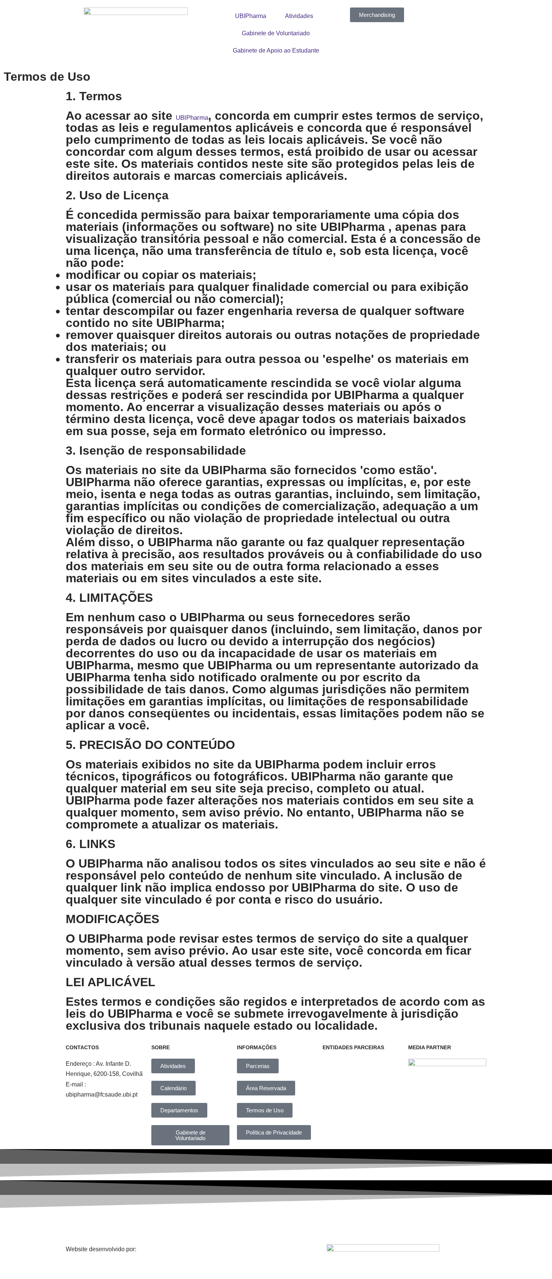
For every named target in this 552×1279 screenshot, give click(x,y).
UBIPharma (250, 16)
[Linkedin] (285, 1224)
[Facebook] (182, 1224)
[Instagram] (234, 1224)
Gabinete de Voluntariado (276, 33)
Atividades (299, 16)
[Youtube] (337, 1224)
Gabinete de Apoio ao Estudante (276, 50)
